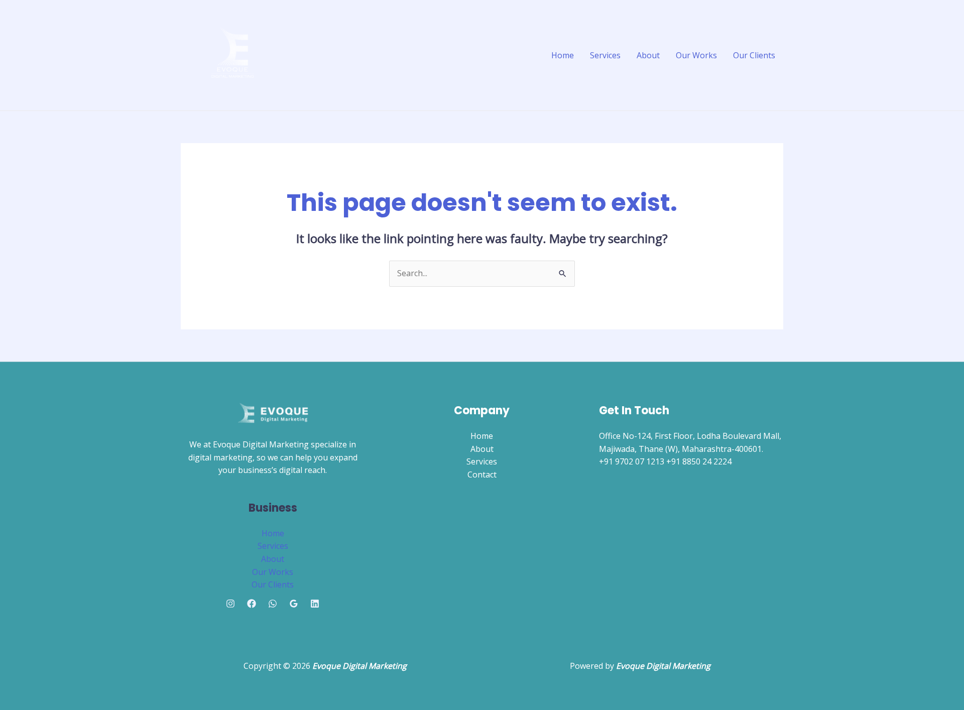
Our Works (696, 55)
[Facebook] (251, 603)
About (648, 55)
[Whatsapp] (272, 603)
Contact (482, 474)
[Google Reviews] (293, 603)
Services (605, 55)
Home (562, 55)
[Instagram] (230, 603)
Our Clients (754, 55)
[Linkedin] (314, 603)
